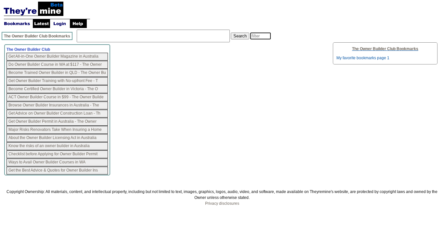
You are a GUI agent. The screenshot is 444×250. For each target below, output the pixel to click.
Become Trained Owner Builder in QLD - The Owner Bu (57, 72)
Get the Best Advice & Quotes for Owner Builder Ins (53, 170)
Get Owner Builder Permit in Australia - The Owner (53, 121)
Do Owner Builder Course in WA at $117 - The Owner (55, 64)
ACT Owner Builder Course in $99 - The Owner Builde (56, 97)
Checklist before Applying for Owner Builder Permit (53, 154)
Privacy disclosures (222, 203)
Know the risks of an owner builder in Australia (49, 146)
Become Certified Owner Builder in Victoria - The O (53, 89)
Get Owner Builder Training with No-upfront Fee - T (53, 80)
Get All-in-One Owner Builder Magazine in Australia (53, 56)
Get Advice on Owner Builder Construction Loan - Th (54, 113)
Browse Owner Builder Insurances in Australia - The (53, 105)
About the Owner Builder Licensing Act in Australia (52, 137)
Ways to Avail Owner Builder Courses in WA (46, 162)
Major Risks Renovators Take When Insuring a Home (55, 129)
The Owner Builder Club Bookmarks (37, 36)
